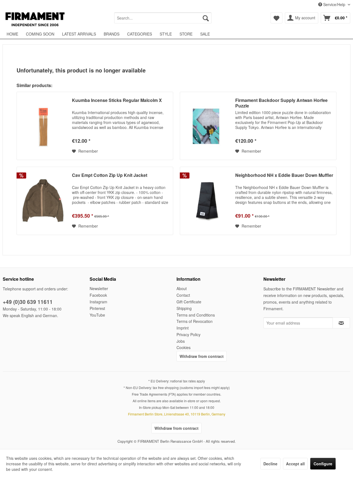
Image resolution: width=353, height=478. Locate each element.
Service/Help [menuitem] (334, 4)
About (181, 288)
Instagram (98, 301)
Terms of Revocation (194, 321)
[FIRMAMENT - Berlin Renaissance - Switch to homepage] (35, 19)
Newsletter (99, 288)
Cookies (183, 347)
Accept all (295, 463)
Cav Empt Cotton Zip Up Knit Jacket (109, 175)
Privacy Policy (188, 334)
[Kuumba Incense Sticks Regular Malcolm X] (43, 126)
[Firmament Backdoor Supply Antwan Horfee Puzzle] (206, 126)
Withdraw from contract (202, 356)
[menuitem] (163, 17)
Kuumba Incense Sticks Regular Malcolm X (117, 100)
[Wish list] (276, 17)
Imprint (182, 328)
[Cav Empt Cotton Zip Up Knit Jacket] (43, 200)
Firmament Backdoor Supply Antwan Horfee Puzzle (281, 103)
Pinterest (97, 308)
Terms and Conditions (195, 315)
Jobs (180, 341)
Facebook (98, 295)
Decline (270, 463)
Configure (323, 463)
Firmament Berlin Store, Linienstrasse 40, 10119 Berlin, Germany (176, 414)
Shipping (184, 308)
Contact (183, 295)
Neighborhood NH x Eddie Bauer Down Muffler (284, 175)
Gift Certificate (188, 301)
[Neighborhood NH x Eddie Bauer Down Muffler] (206, 200)
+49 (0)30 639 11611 (28, 302)
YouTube (97, 315)
